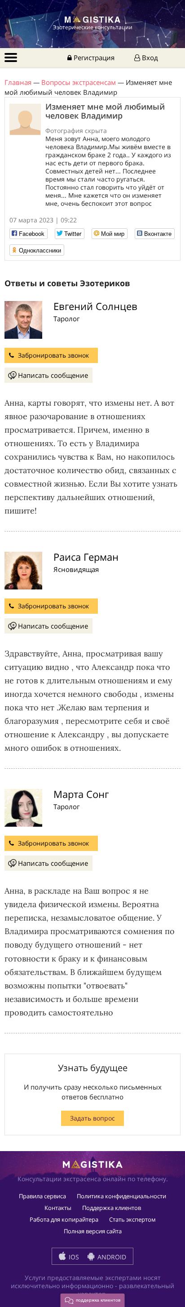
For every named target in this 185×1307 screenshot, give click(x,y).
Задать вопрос (92, 1118)
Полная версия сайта (93, 1231)
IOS (73, 1257)
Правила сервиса (42, 1196)
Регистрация (93, 57)
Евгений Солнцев (95, 306)
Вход (149, 57)
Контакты (57, 1208)
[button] (93, 1300)
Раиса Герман (86, 556)
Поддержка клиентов (111, 1208)
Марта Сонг (81, 794)
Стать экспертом (132, 1219)
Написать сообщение (53, 375)
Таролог (66, 318)
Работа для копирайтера (64, 1219)
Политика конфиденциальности (121, 1196)
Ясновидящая (76, 569)
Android (111, 1257)
